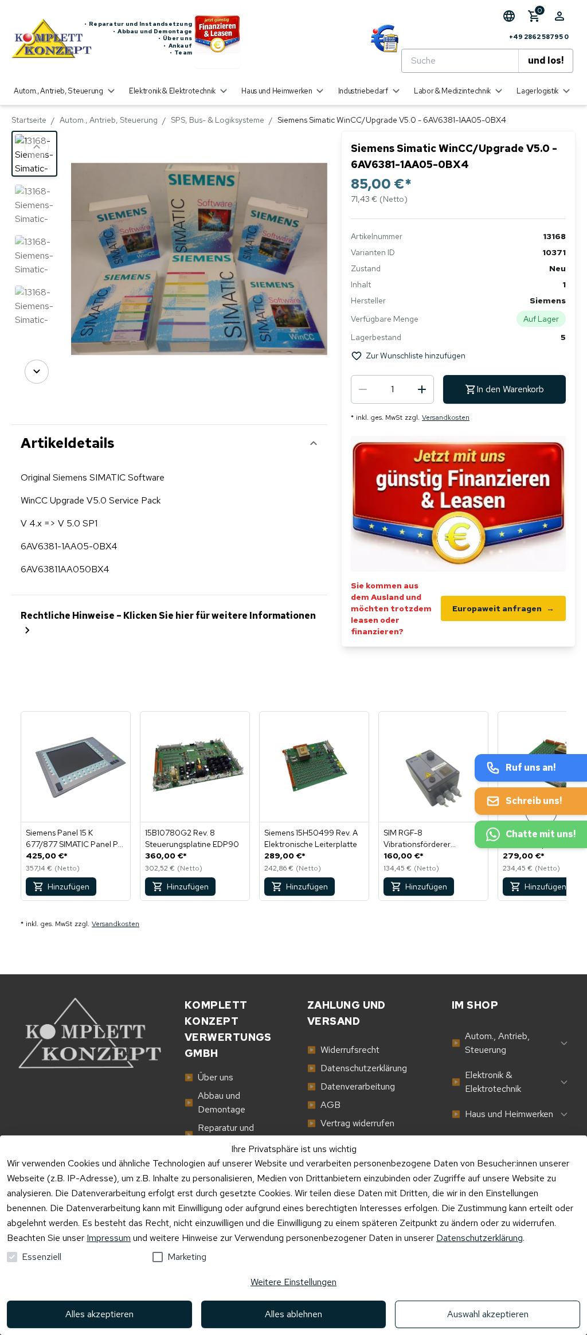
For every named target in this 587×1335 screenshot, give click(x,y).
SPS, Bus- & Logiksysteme (217, 120)
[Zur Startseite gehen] (47, 38)
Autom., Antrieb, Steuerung (109, 120)
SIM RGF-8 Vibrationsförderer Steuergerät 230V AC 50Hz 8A (433, 838)
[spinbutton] (392, 389)
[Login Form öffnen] (559, 16)
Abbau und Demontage (152, 31)
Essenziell (41, 1257)
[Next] (36, 371)
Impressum (109, 1238)
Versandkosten (445, 417)
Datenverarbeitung (351, 1086)
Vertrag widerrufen (350, 1123)
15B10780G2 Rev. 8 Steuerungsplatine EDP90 (192, 838)
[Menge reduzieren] (362, 389)
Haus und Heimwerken (502, 1114)
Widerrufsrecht (343, 1050)
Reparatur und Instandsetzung (138, 24)
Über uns (175, 38)
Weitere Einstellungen (293, 1282)
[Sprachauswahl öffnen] (509, 16)
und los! (545, 60)
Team (181, 52)
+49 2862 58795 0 (539, 37)
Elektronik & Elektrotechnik (486, 1082)
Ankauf (177, 45)
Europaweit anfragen (503, 608)
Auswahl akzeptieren (488, 1314)
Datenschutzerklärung (479, 1238)
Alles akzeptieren (99, 1314)
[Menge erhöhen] (421, 389)
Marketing (186, 1257)
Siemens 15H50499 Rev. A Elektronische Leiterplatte (311, 838)
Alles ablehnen (293, 1314)
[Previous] (36, 146)
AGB (324, 1105)
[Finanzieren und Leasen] (217, 39)
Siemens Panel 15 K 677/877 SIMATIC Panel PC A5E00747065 (75, 838)
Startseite (28, 120)
